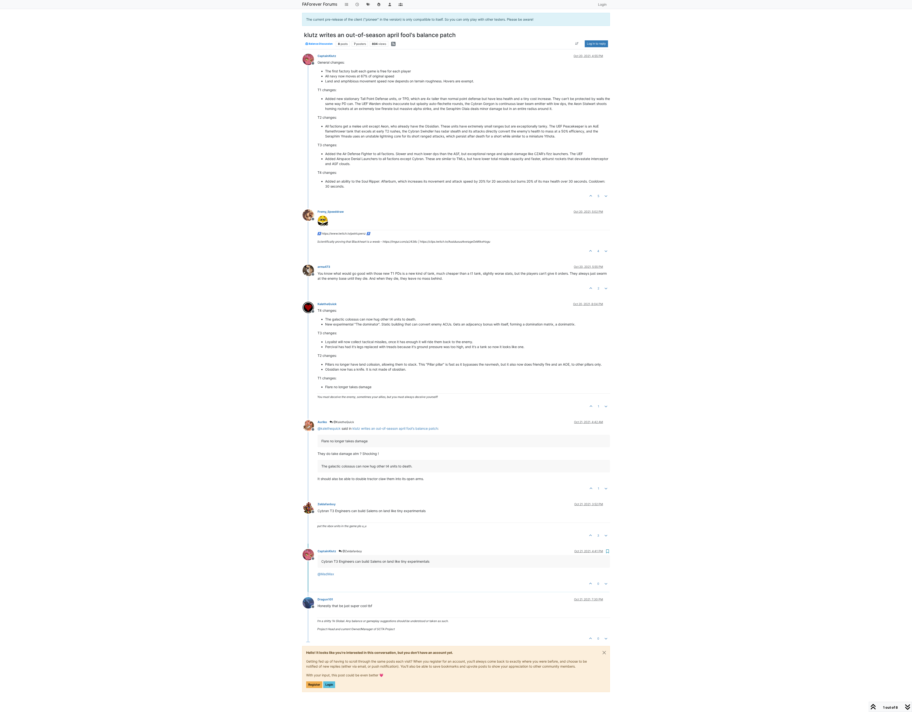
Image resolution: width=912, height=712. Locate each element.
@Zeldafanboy (352, 551)
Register (314, 684)
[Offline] (310, 59)
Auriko (322, 422)
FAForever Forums (319, 4)
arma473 (324, 267)
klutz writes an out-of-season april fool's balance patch (395, 428)
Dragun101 (325, 599)
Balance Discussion (320, 43)
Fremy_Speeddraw (331, 211)
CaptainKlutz (327, 56)
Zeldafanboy (327, 504)
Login (329, 684)
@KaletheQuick (343, 422)
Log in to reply (596, 43)
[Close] (604, 652)
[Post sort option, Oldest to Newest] (577, 43)
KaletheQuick (327, 304)
